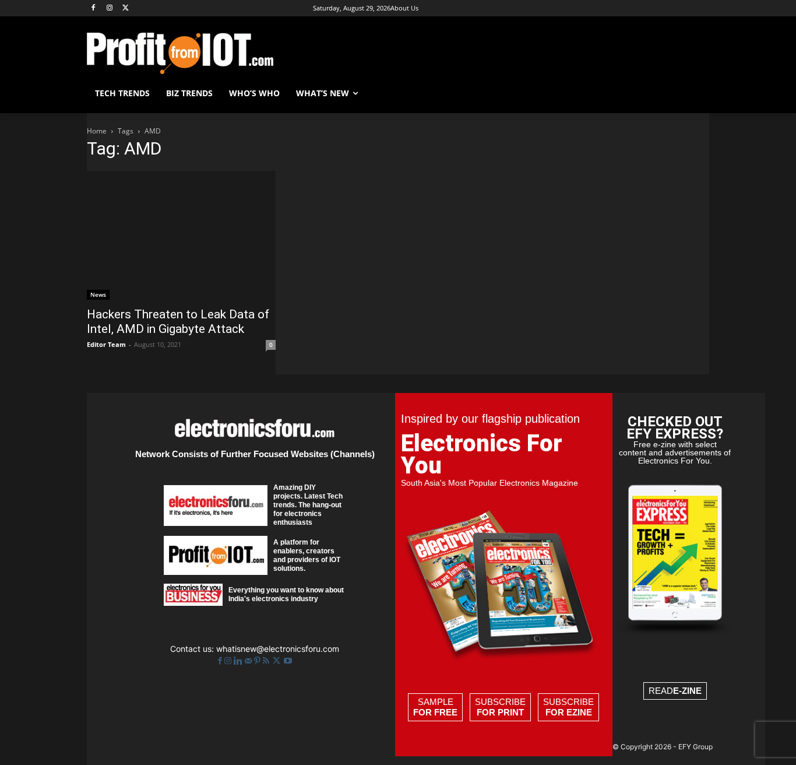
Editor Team (106, 344)
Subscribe (500, 707)
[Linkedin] (239, 661)
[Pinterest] (258, 661)
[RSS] (267, 661)
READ (675, 691)
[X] (126, 8)
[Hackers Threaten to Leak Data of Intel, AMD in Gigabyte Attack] (181, 235)
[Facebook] (93, 8)
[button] (695, 93)
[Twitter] (278, 661)
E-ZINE (687, 691)
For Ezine (568, 712)
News (98, 294)
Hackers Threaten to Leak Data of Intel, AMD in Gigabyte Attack (178, 321)
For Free (435, 712)
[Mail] (249, 661)
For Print (500, 712)
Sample (435, 707)
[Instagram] (110, 8)
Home (97, 131)
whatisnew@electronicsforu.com (277, 649)
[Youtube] (288, 661)
